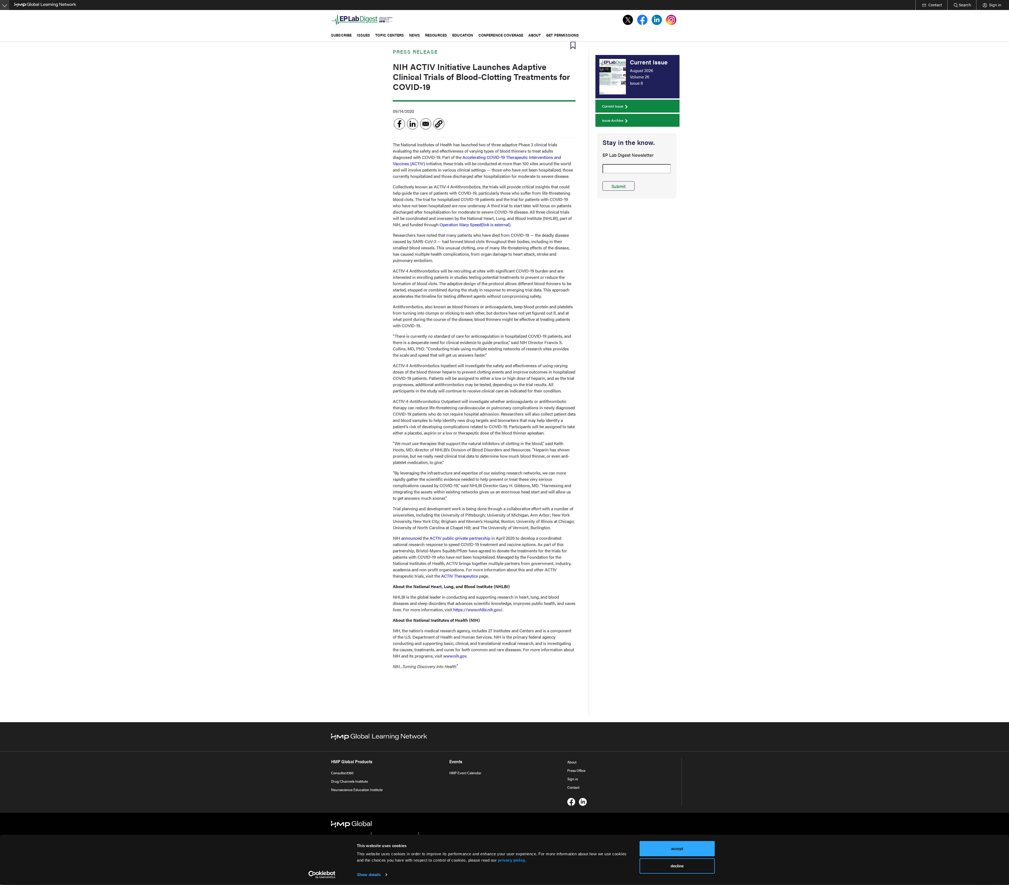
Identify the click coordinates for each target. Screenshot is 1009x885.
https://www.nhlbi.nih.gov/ (477, 609)
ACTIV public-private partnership (460, 538)
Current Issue (612, 106)
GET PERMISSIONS (562, 35)
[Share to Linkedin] (412, 123)
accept (677, 848)
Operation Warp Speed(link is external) (475, 224)
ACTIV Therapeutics (459, 576)
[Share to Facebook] (399, 123)
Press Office (576, 770)
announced (411, 538)
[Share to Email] (425, 123)
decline (677, 865)
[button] (438, 123)
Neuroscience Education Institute (357, 789)
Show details (369, 874)
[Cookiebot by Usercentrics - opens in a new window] (322, 875)
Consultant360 (342, 772)
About (571, 762)
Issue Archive (612, 120)
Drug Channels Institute (349, 781)
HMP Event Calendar (465, 772)
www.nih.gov (454, 656)
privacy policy (511, 860)
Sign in (572, 778)
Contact (573, 787)
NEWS (414, 35)
